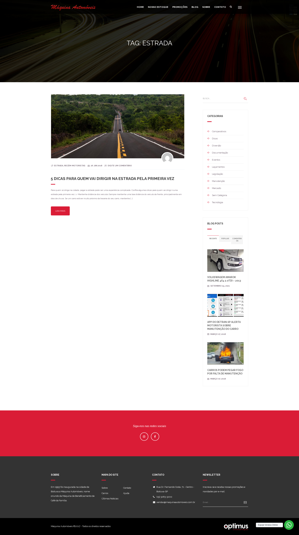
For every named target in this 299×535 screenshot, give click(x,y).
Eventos (216, 159)
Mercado (216, 188)
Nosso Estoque (158, 7)
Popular (225, 238)
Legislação (217, 174)
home (140, 7)
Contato (220, 7)
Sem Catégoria (219, 195)
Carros (105, 493)
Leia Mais (60, 211)
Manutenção (218, 181)
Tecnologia (217, 202)
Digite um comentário (120, 166)
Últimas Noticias (110, 498)
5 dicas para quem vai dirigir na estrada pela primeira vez (112, 178)
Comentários (237, 240)
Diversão (216, 145)
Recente (213, 238)
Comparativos (219, 131)
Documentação (220, 152)
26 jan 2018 (96, 166)
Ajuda (126, 493)
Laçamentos (218, 167)
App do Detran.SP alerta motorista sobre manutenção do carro (224, 325)
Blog (195, 7)
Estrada (58, 166)
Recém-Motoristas (74, 166)
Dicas (215, 138)
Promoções (179, 7)
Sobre (206, 7)
